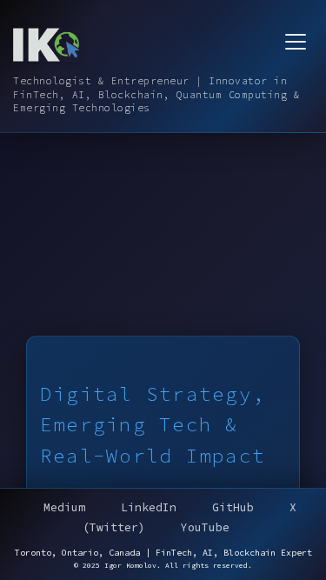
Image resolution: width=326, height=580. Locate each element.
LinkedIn (148, 507)
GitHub (233, 507)
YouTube (205, 527)
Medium (64, 507)
